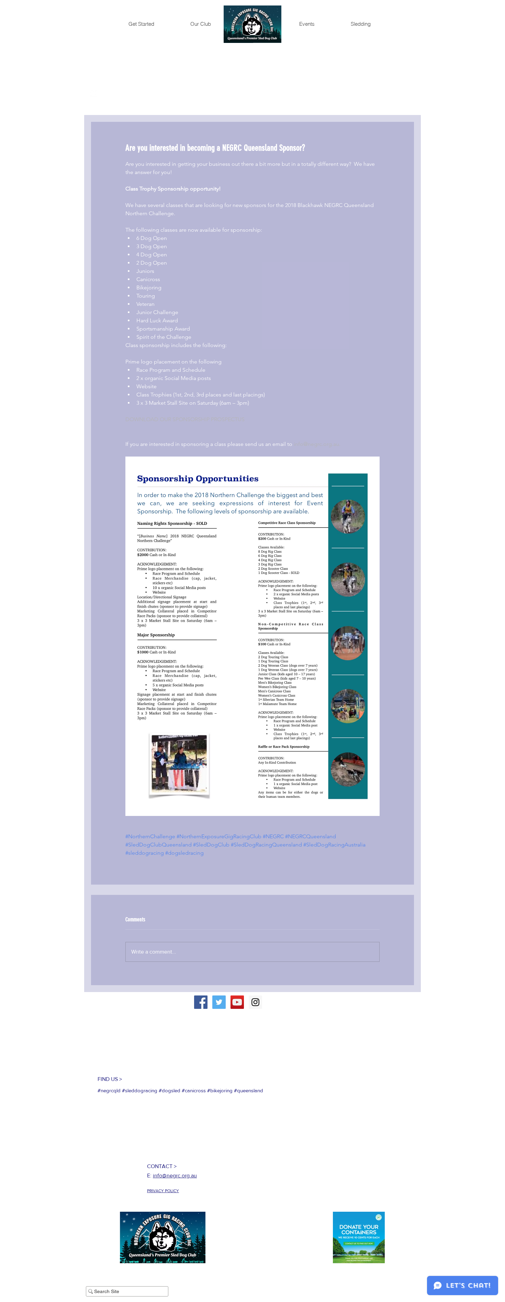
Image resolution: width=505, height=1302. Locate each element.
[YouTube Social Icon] (237, 1002)
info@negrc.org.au (175, 1175)
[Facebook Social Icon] (200, 1002)
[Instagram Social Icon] (255, 1002)
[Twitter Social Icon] (219, 1002)
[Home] (252, 24)
